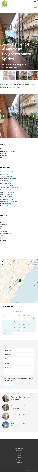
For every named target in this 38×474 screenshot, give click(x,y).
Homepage (3, 82)
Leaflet (36, 302)
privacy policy (27, 378)
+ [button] (2, 262)
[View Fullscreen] (2, 268)
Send (9, 383)
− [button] (2, 264)
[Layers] (35, 262)
